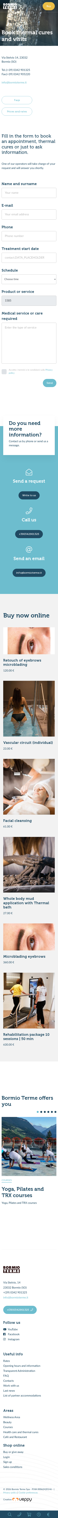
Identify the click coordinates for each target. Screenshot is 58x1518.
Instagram (13, 1339)
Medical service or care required (22, 316)
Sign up (7, 1462)
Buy (48, 6)
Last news (9, 1390)
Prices (48, 1514)
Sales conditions (12, 1467)
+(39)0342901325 (18, 1309)
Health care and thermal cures (20, 1432)
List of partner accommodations (22, 1395)
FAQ (6, 1375)
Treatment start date (20, 249)
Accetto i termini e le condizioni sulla (31, 371)
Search (10, 1514)
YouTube (12, 1329)
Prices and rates (17, 111)
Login (6, 1457)
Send (50, 382)
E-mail (7, 205)
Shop (29, 1514)
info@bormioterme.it (14, 82)
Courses (8, 1427)
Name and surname (19, 184)
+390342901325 (29, 534)
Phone (7, 227)
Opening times (39, 1514)
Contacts (8, 1380)
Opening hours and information (21, 1365)
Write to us (29, 495)
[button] (38, 1112)
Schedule (10, 270)
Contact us (19, 1514)
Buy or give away (13, 1452)
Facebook (13, 1334)
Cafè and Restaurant (15, 1437)
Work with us (11, 1385)
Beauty (7, 1422)
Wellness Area (11, 1417)
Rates (6, 1361)
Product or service (18, 291)
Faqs (17, 100)
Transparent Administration (19, 1371)
